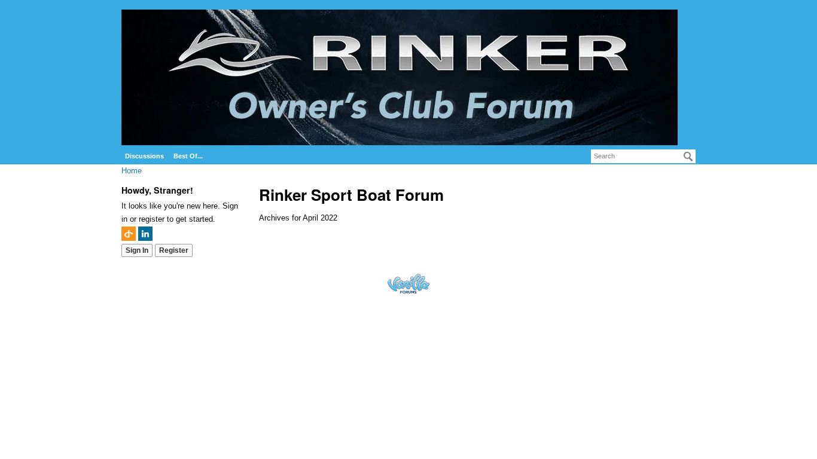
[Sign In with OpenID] (128, 234)
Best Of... (188, 156)
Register (173, 250)
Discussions (144, 156)
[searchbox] (643, 156)
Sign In (137, 250)
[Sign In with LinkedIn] (145, 234)
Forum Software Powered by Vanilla (408, 283)
